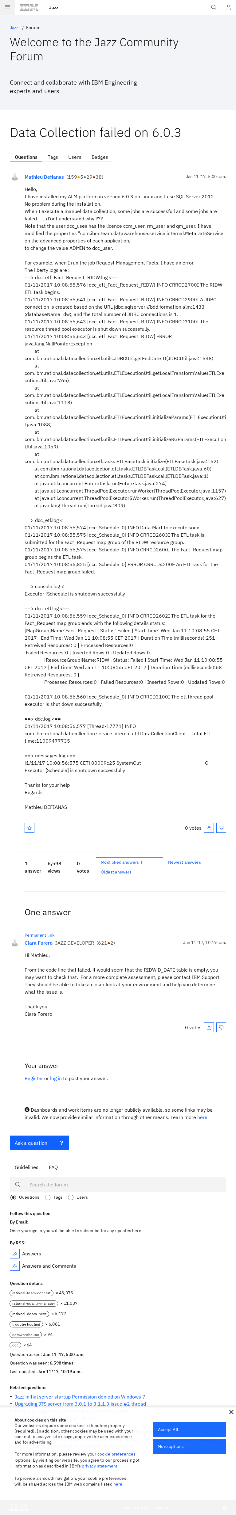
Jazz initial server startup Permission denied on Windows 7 (80, 1397)
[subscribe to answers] (15, 1253)
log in (56, 1078)
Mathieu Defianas (44, 177)
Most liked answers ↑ (122, 862)
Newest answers (184, 862)
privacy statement (99, 1466)
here (118, 1484)
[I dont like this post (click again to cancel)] (221, 828)
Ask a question (31, 1143)
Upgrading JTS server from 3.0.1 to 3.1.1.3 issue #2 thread (80, 1404)
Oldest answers (116, 872)
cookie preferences (116, 1454)
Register (34, 1078)
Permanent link (39, 935)
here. (203, 1117)
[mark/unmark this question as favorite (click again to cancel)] (29, 828)
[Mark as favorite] (29, 828)
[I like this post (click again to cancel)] (209, 828)
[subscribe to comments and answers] (15, 1266)
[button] (231, 1412)
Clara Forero (39, 943)
